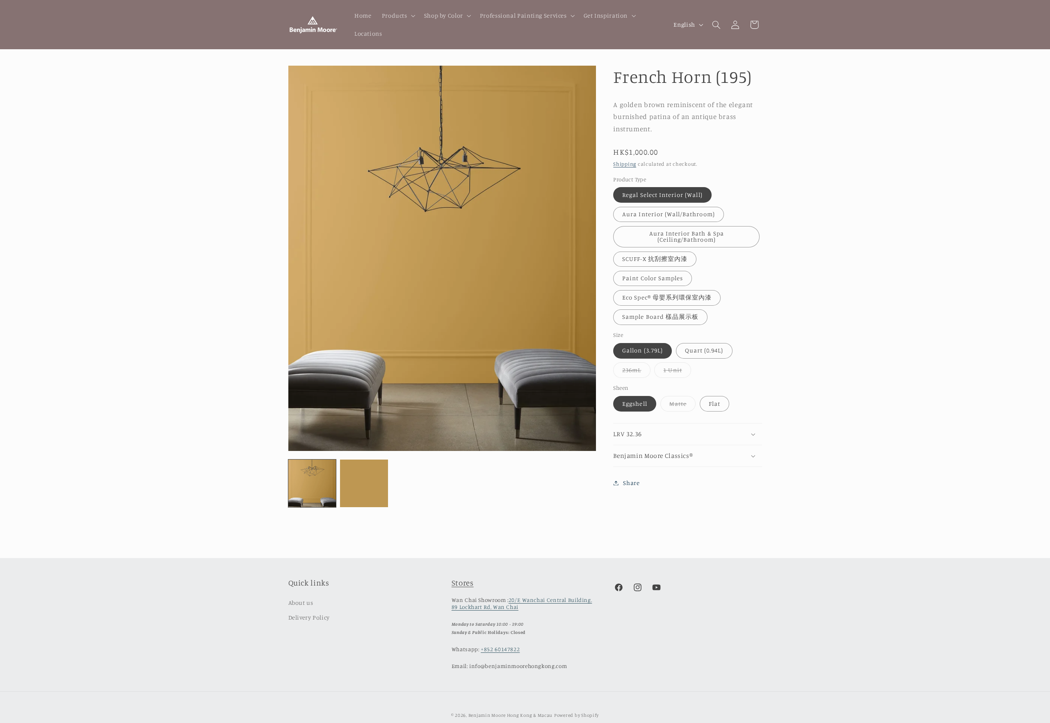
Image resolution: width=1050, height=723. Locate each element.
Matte (682, 406)
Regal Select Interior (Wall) (662, 194)
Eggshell (634, 403)
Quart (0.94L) (704, 350)
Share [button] (631, 482)
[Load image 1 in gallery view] (312, 483)
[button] (398, 16)
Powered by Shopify (576, 715)
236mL (636, 372)
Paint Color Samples (652, 278)
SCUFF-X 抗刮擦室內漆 (654, 258)
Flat (714, 403)
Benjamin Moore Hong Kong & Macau (510, 715)
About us (300, 602)
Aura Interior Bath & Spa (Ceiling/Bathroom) (686, 236)
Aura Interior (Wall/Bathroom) (668, 213)
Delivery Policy (309, 617)
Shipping (624, 164)
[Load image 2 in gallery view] (364, 483)
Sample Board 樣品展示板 (660, 316)
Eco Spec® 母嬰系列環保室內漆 (667, 297)
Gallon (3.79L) (642, 350)
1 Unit (677, 372)
